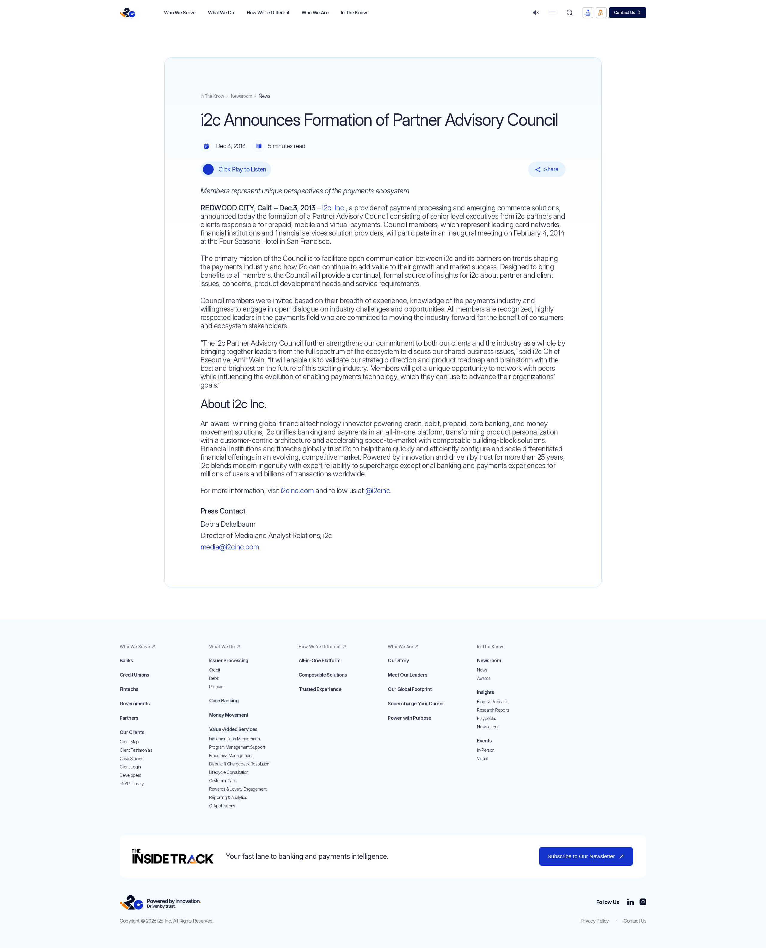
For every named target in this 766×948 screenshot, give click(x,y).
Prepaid (216, 686)
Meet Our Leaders (407, 675)
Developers (130, 775)
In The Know (212, 96)
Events (484, 741)
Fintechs (129, 689)
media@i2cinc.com (229, 547)
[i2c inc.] (160, 902)
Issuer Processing (228, 660)
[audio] (535, 12)
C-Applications (222, 805)
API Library (134, 783)
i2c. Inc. (334, 207)
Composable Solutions (323, 675)
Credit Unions (134, 675)
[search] (569, 12)
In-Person (485, 750)
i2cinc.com (297, 490)
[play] (208, 169)
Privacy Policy (594, 921)
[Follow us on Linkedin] (630, 902)
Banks (126, 660)
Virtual (482, 758)
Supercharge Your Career (416, 704)
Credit (214, 669)
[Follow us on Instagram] (642, 902)
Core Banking (223, 701)
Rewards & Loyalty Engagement (238, 788)
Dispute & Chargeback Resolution (239, 763)
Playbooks (486, 718)
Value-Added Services (233, 729)
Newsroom (241, 96)
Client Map (129, 741)
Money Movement (228, 715)
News (482, 669)
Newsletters (487, 726)
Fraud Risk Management (230, 755)
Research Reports (493, 709)
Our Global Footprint (409, 689)
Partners (129, 718)
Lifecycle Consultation (229, 772)
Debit (214, 678)
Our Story (398, 660)
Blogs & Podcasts (492, 701)
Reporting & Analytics (228, 797)
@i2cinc (377, 490)
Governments (135, 704)
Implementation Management (235, 738)
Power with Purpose (409, 718)
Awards (483, 678)
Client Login (130, 766)
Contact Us (624, 12)
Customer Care (222, 780)
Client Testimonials (136, 750)
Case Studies (131, 758)
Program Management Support (237, 747)
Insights (485, 692)
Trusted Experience (320, 689)
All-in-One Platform (320, 660)
